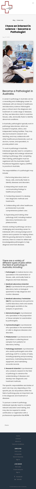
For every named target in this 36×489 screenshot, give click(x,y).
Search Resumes (18, 457)
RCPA (27, 415)
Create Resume (18, 469)
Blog (14, 20)
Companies (18, 454)
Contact (18, 438)
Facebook (19, 477)
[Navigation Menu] (33, 3)
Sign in (18, 459)
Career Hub (20, 20)
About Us (18, 441)
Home (18, 436)
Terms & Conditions (18, 444)
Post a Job (18, 451)
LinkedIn (19, 479)
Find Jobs (18, 467)
